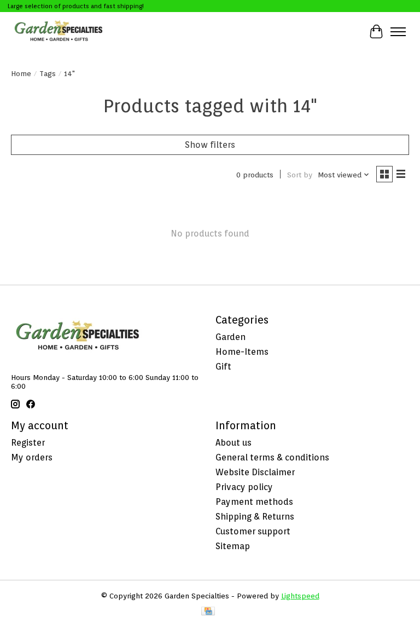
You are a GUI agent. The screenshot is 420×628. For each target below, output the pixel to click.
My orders (31, 457)
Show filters (210, 145)
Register (28, 442)
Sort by (299, 174)
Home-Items (242, 352)
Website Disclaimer (255, 472)
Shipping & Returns (254, 516)
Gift (223, 366)
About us (233, 442)
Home (21, 73)
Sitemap (232, 546)
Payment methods (254, 502)
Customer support (252, 531)
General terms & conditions (272, 457)
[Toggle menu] (398, 32)
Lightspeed (300, 595)
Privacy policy (244, 487)
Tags (47, 73)
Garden (230, 337)
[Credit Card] (208, 612)
